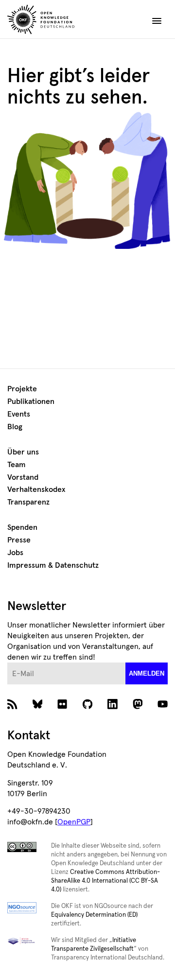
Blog (14, 427)
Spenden (22, 527)
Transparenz (28, 502)
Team (16, 465)
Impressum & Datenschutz (53, 565)
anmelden (146, 673)
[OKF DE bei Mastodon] (138, 706)
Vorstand (22, 477)
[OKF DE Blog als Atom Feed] (12, 706)
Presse (19, 540)
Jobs (15, 553)
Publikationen (30, 401)
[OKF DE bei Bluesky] (38, 706)
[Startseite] (58, 20)
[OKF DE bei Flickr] (62, 706)
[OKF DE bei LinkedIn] (112, 706)
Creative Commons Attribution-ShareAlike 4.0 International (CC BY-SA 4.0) (105, 881)
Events (18, 414)
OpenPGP (73, 822)
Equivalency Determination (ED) (94, 915)
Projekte (22, 389)
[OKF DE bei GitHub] (88, 706)
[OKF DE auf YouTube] (163, 706)
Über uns (23, 452)
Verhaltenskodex (36, 489)
